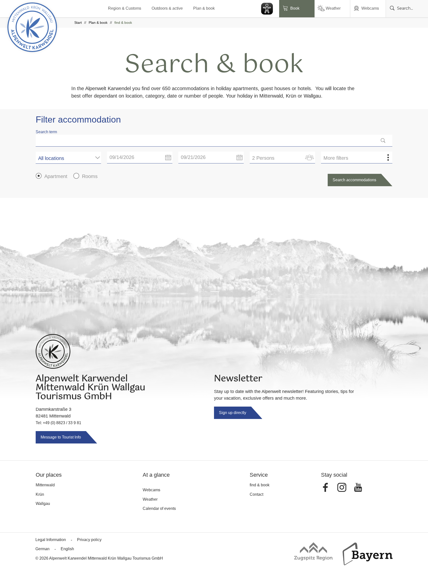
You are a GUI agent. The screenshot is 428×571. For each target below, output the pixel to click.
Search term (46, 132)
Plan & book (204, 8)
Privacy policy (89, 540)
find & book (259, 485)
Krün (40, 494)
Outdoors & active (167, 8)
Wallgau (43, 503)
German (42, 549)
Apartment (55, 176)
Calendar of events (159, 508)
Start (78, 23)
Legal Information (50, 540)
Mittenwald (45, 485)
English (67, 549)
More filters (335, 158)
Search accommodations (354, 180)
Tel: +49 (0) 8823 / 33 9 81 (58, 423)
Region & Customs (124, 8)
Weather (333, 8)
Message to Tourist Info (61, 437)
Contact (256, 494)
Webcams (370, 8)
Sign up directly (232, 413)
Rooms (90, 176)
